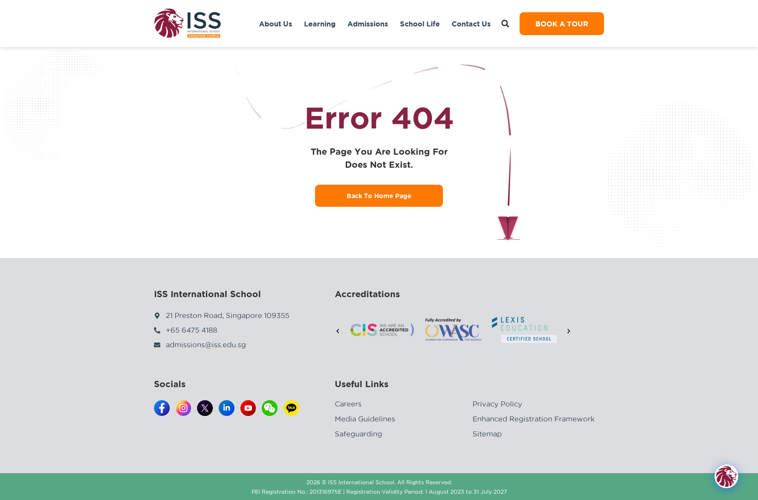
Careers (348, 404)
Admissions (367, 24)
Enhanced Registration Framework (534, 419)
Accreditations (367, 294)
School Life (420, 24)
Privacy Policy (497, 404)
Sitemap (487, 434)
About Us (275, 24)
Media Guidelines (365, 419)
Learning (320, 24)
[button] (505, 23)
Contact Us (471, 24)
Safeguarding (358, 434)
